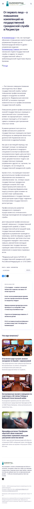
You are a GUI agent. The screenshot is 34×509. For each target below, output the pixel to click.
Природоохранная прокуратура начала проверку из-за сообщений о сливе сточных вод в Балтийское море (16, 307)
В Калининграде (8, 38)
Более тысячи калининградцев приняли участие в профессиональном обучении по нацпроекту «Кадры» (16, 298)
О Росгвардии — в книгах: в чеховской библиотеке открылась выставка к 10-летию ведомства (16, 289)
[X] (8, 276)
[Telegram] (5, 276)
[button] (3, 4)
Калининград (14, 267)
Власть (28, 270)
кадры (8, 267)
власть (4, 267)
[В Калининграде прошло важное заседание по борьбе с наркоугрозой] (17, 347)
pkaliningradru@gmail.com (21, 489)
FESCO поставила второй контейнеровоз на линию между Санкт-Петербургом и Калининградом (16, 323)
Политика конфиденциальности (10, 490)
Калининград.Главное (10, 49)
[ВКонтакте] (3, 276)
